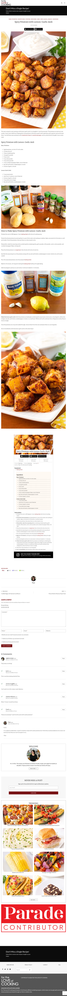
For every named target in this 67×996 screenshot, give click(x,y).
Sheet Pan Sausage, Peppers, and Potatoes (17, 825)
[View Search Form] (62, 3)
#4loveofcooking (47, 555)
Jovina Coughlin (10, 684)
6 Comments (34, 25)
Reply (63, 658)
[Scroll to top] (63, 990)
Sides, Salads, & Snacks (46, 19)
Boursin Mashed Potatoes (18, 849)
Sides (38, 19)
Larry (7, 671)
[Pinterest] (10, 969)
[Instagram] (7, 969)
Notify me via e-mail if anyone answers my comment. (15, 634)
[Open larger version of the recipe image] (33, 444)
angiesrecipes (10, 658)
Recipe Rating (4, 605)
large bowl (18, 250)
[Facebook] (2, 969)
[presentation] (18, 815)
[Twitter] (5, 969)
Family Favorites (13, 19)
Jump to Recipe (29, 29)
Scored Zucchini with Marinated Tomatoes (49, 825)
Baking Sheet (20, 469)
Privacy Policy (28, 964)
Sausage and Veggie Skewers (49, 872)
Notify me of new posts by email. (10, 642)
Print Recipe (39, 29)
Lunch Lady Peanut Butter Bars (49, 896)
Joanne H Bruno (10, 696)
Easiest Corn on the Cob (18, 872)
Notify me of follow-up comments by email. (13, 638)
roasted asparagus (36, 135)
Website (48, 631)
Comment (5, 612)
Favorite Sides (21, 19)
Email (25, 631)
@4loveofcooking (26, 555)
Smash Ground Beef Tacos (18, 896)
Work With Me (10, 964)
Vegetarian (55, 19)
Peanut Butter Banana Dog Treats (57, 592)
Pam (9, 722)
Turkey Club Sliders (49, 849)
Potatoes (28, 19)
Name (3, 631)
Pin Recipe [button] (34, 456)
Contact (45, 964)
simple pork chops (26, 135)
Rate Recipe (43, 456)
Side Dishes (33, 19)
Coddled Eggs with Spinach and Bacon (10, 592)
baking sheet (24, 234)
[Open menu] (64, 3)
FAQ (59, 964)
